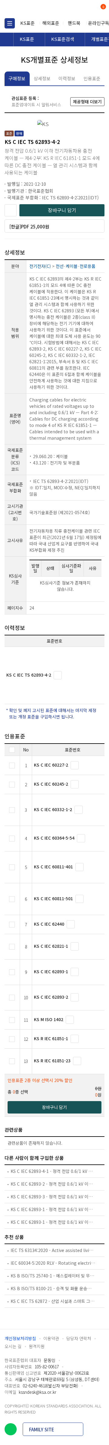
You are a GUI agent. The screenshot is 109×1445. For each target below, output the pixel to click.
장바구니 (102, 7)
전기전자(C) (40, 266)
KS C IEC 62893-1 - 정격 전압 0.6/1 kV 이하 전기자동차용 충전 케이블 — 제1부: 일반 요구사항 (53, 1209)
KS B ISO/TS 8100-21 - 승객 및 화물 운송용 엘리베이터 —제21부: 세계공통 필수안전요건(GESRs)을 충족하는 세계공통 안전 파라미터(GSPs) (53, 1288)
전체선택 (12, 750)
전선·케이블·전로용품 (75, 266)
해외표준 (50, 23)
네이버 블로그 (11, 1429)
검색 (78, 9)
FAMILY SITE (41, 1429)
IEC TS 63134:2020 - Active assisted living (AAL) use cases (53, 1250)
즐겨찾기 (11, 210)
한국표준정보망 (32, 9)
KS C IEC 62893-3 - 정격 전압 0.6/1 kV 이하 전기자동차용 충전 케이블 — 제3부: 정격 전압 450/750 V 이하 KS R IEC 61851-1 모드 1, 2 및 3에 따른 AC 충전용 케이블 (53, 1197)
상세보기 (58, 675)
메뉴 (10, 23)
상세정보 (42, 78)
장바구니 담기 (62, 210)
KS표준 (27, 23)
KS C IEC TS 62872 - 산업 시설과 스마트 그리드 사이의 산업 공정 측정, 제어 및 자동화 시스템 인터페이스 (53, 1301)
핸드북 (74, 23)
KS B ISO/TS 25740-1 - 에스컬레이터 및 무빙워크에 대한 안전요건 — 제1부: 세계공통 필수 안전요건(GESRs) (53, 1276)
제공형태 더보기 (87, 101)
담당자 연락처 (78, 1338)
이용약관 (51, 1338)
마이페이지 (88, 9)
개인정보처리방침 (20, 1338)
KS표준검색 (62, 39)
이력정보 (66, 78)
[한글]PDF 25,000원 (29, 226)
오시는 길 (13, 1346)
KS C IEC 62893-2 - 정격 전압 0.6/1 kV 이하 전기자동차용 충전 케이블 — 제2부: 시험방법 (53, 1184)
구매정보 (16, 78)
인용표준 (92, 78)
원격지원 (37, 1346)
